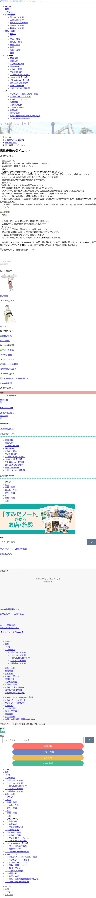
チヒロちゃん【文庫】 (20, 80)
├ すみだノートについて (17, 862)
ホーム (8, 641)
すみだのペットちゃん (20, 74)
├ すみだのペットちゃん (17, 838)
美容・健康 (15, 39)
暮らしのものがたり (19, 22)
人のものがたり (17, 20)
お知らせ (14, 61)
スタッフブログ (17, 107)
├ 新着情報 (11, 821)
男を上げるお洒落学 (19, 83)
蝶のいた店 (5, 340)
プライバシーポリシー (20, 118)
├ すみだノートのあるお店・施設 (21, 857)
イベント (9, 647)
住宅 (12, 47)
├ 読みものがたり (18, 660)
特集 (7, 644)
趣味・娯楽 (15, 44)
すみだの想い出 (17, 63)
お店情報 (9, 894)
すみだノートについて (20, 99)
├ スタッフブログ (14, 870)
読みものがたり (17, 25)
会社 (12, 52)
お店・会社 (10, 668)
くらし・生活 (13, 805)
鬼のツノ (4, 326)
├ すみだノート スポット (17, 859)
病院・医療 (15, 50)
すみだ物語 (10, 649)
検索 (2, 537)
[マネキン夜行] (7, 350)
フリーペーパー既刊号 (20, 88)
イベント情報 (48, 752)
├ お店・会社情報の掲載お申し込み (22, 879)
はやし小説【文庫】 (19, 77)
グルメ (13, 33)
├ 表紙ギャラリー (14, 849)
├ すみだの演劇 (13, 835)
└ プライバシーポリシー (17, 881)
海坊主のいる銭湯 (8, 369)
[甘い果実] (9, 291)
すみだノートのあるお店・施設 (24, 93)
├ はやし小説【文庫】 (16, 840)
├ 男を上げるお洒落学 (16, 846)
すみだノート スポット (20, 96)
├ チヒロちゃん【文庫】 (17, 843)
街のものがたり (17, 17)
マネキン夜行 (6, 354)
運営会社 (14, 110)
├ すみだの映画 (13, 832)
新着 (7, 889)
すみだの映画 (16, 69)
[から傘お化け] (14, 378)
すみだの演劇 (16, 72)
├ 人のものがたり (18, 655)
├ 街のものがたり (18, 652)
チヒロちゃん (11, 395)
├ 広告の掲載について (16, 865)
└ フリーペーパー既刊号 (17, 851)
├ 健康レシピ (12, 829)
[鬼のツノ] (9, 322)
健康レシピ (15, 66)
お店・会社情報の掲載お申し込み (25, 115)
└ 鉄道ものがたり (18, 663)
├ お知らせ (11, 824)
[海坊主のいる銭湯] (9, 364)
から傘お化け (6, 383)
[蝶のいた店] (6, 336)
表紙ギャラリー (17, 85)
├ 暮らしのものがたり (20, 658)
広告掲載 (14, 102)
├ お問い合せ (12, 876)
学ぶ (12, 36)
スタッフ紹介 (16, 104)
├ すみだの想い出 (14, 827)
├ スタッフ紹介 (13, 868)
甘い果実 (4, 296)
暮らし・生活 (16, 42)
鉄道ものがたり (17, 28)
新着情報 (14, 58)
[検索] (91, 542)
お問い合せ (15, 113)
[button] (48, 552)
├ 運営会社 (11, 873)
